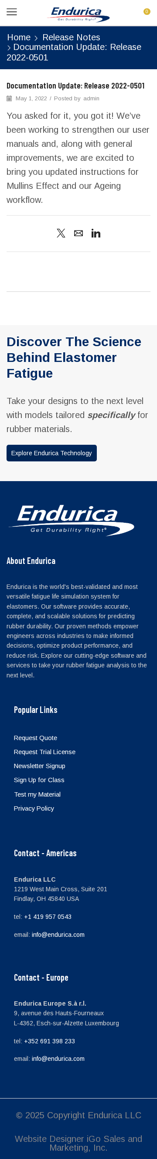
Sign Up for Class (39, 779)
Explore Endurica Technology (51, 453)
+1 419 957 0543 (48, 916)
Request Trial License (44, 751)
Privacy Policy (34, 808)
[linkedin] (93, 234)
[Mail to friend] (78, 234)
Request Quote (35, 737)
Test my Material (37, 794)
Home (19, 37)
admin (91, 98)
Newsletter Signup (39, 765)
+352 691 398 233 (49, 1041)
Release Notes (71, 37)
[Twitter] (63, 234)
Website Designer (49, 1139)
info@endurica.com (58, 934)
